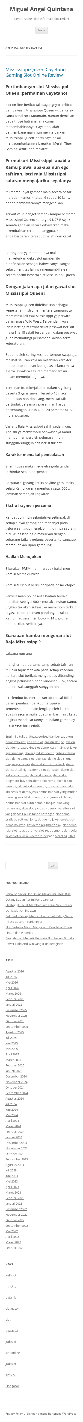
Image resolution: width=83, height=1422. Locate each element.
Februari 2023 (15, 1198)
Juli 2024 (11, 1104)
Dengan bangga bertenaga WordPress (51, 1414)
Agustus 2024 (15, 1098)
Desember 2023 (16, 1143)
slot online (13, 1353)
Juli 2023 (11, 1170)
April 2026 (12, 988)
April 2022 (12, 1237)
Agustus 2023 (15, 1165)
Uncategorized (39, 736)
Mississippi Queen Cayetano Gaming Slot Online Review (36, 72)
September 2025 (17, 1027)
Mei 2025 (12, 1049)
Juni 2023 (12, 1176)
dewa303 (12, 1331)
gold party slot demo (29, 786)
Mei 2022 (12, 1231)
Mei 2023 (12, 1181)
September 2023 (17, 1159)
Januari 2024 (14, 1137)
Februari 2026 (15, 999)
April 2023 (12, 1187)
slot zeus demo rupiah (54, 830)
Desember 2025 (16, 1010)
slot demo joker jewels (53, 819)
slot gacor (12, 1308)
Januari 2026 (14, 1004)
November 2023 (16, 1148)
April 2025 (12, 1054)
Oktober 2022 (15, 1220)
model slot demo (30, 797)
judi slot (11, 1275)
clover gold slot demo (39, 753)
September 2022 (17, 1225)
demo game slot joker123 (29, 758)
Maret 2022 (13, 1242)
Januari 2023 (14, 1203)
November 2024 (16, 1082)
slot (8, 1319)
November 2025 (16, 1015)
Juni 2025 (12, 1043)
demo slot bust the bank (48, 764)
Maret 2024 (13, 1126)
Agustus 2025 (15, 1032)
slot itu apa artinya (25, 830)
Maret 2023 (13, 1192)
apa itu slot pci (54, 742)
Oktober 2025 (15, 1021)
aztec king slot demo (35, 747)
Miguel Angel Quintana (41, 9)
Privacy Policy (14, 1414)
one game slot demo (57, 797)
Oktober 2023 (15, 1154)
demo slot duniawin (45, 770)
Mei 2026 (12, 982)
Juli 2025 (11, 1038)
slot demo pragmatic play (44, 825)
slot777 (10, 1375)
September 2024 (17, 1093)
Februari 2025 (15, 1065)
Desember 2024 (16, 1076)
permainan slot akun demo (24, 803)
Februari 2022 (15, 1248)
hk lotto (11, 1286)
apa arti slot (35, 742)
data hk (11, 1297)
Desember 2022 (16, 1209)
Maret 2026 (13, 993)
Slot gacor (12, 1386)
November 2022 (16, 1214)
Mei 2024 (12, 1115)
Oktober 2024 (15, 1087)
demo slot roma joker (48, 781)
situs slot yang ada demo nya (42, 808)
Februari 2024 (15, 1132)
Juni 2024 (12, 1109)
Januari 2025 (14, 1071)
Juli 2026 (11, 977)
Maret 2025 (13, 1060)
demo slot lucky (41, 775)
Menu (41, 30)
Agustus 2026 (15, 971)
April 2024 (12, 1120)
